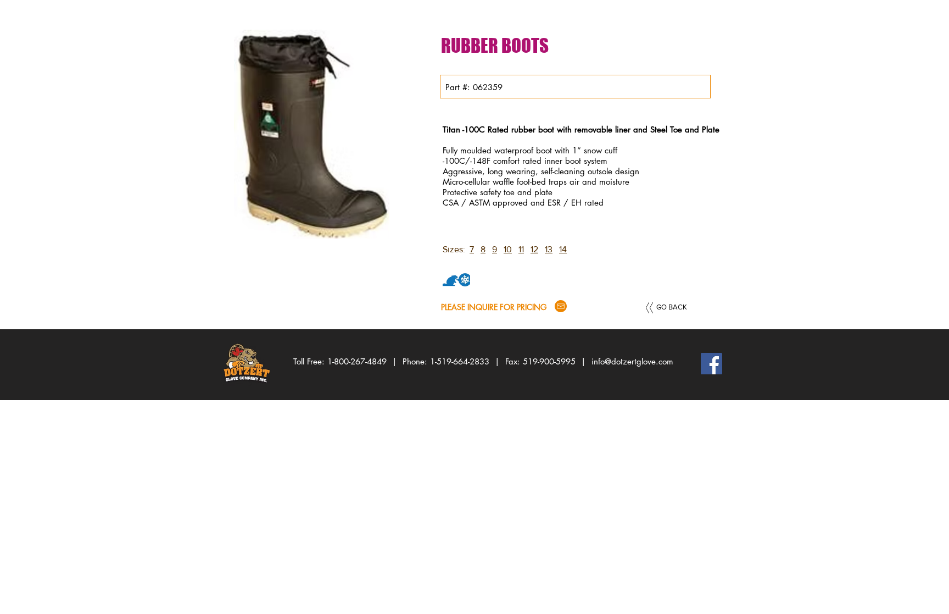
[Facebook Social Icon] (711, 363)
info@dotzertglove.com (632, 361)
